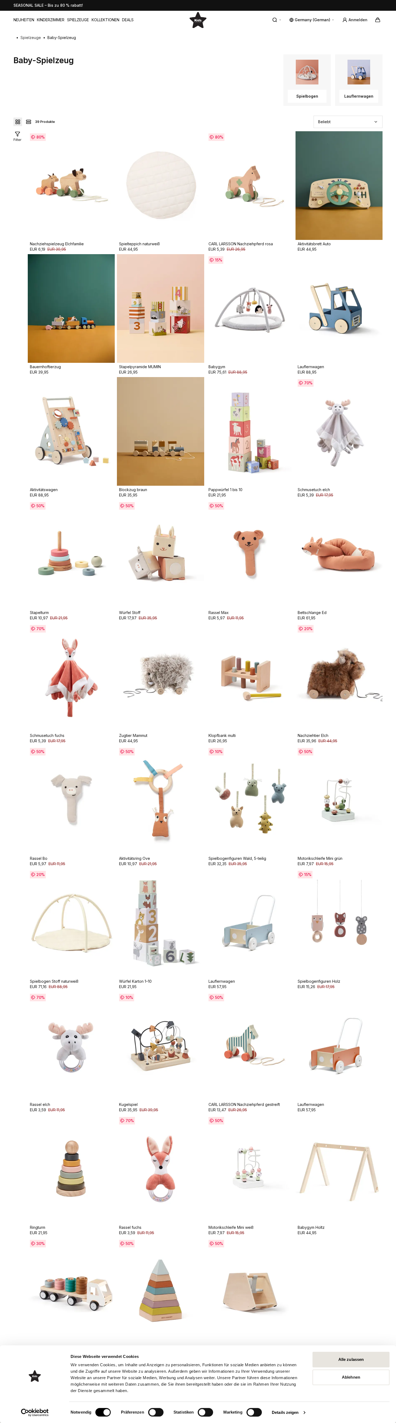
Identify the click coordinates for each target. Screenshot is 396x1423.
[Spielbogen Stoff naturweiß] (71, 923)
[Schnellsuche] (277, 20)
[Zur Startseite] (198, 20)
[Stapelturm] (71, 554)
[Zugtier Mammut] (160, 677)
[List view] (28, 122)
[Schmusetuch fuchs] (71, 677)
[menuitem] (23, 20)
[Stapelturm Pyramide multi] (160, 1292)
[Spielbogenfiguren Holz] (339, 923)
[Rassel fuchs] (160, 1169)
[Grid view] (17, 122)
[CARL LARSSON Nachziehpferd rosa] (249, 185)
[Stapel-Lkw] (71, 1292)
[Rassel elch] (71, 1046)
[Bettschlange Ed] (339, 554)
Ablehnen (351, 1377)
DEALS (128, 19)
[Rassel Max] (249, 554)
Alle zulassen (351, 1359)
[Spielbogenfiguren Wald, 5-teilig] (249, 800)
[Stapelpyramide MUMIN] (160, 308)
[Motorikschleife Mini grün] (339, 800)
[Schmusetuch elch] (339, 431)
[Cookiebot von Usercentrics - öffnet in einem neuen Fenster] (34, 1412)
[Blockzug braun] (160, 431)
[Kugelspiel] (160, 1046)
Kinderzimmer (50, 19)
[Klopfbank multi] (249, 677)
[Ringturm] (71, 1169)
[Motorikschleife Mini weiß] (249, 1169)
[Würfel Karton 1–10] (160, 923)
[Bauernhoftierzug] (71, 308)
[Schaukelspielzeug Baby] (249, 1292)
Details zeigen (285, 1412)
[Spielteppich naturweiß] (160, 185)
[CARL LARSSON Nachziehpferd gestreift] (249, 1046)
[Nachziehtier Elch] (339, 677)
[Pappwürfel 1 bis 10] (249, 431)
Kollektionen (105, 19)
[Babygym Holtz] (339, 1169)
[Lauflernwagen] (339, 308)
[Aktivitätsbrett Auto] (339, 185)
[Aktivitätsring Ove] (160, 800)
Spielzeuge (78, 19)
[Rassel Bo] (71, 800)
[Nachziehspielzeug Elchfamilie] (71, 185)
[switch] (156, 1412)
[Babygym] (249, 308)
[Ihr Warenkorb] (378, 20)
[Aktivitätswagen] (71, 431)
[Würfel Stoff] (160, 554)
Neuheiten (23, 19)
